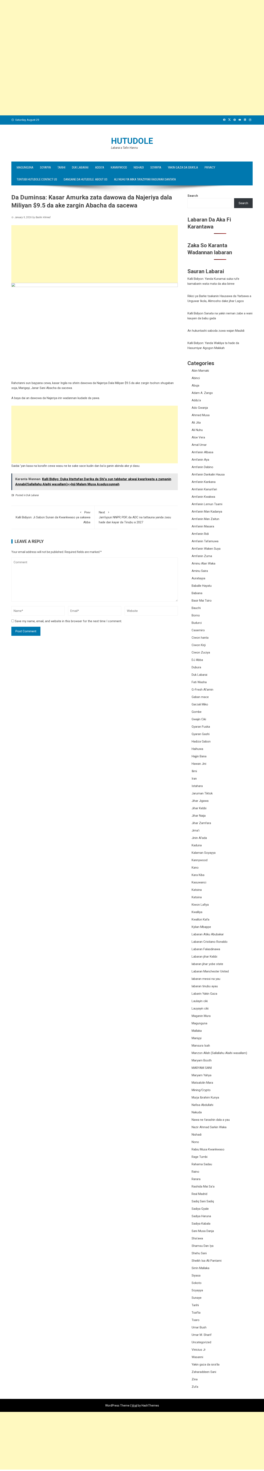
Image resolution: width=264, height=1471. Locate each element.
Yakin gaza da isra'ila (205, 1364)
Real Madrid (199, 1194)
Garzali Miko (200, 704)
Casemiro (198, 630)
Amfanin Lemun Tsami (207, 504)
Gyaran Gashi (201, 734)
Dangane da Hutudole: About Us (85, 179)
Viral (134, 1405)
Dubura (196, 667)
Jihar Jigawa (200, 801)
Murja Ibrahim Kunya (205, 1097)
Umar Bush (199, 1327)
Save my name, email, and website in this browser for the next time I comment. (68, 621)
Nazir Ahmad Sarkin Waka (209, 1127)
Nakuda (197, 1112)
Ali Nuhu (197, 430)
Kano (195, 867)
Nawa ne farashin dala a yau (211, 1120)
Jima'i (195, 830)
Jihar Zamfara (201, 823)
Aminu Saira (200, 571)
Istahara (197, 786)
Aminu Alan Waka (203, 563)
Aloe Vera (198, 437)
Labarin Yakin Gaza (204, 994)
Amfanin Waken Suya (206, 548)
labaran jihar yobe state (207, 964)
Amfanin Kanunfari (204, 489)
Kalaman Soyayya (204, 853)
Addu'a (196, 400)
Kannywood (119, 167)
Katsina (197, 890)
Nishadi (139, 167)
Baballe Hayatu (202, 586)
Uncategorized (201, 1342)
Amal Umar (199, 445)
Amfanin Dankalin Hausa (208, 474)
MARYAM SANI (202, 1068)
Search (192, 196)
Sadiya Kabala (201, 1223)
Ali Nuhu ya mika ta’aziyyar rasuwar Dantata (145, 179)
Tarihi (61, 167)
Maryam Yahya (201, 1075)
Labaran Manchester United (210, 971)
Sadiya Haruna (201, 1216)
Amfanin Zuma (202, 556)
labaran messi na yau (206, 979)
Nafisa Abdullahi (202, 1105)
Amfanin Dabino (202, 467)
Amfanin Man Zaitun (205, 519)
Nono (195, 1142)
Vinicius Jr (199, 1350)
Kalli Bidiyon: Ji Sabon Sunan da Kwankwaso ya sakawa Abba (53, 517)
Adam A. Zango (202, 393)
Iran (194, 778)
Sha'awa (197, 1238)
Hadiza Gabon (201, 741)
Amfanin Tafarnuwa (205, 541)
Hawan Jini (199, 764)
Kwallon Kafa (200, 919)
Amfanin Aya (200, 459)
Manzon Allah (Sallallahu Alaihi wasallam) (219, 1053)
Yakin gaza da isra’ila (183, 167)
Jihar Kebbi (199, 808)
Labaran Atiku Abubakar (208, 934)
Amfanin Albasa (202, 452)
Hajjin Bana (199, 756)
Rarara (196, 1179)
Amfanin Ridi (200, 534)
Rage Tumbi (199, 1157)
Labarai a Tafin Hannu (124, 147)
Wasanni (197, 1357)
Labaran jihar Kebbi (204, 956)
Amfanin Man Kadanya (207, 511)
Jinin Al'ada (199, 838)
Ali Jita (196, 422)
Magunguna (25, 167)
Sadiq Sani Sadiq (203, 1201)
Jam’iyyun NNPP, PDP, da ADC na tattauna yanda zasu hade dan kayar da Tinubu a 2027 (135, 517)
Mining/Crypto (201, 1090)
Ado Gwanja (200, 408)
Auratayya (198, 578)
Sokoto (197, 1283)
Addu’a (99, 167)
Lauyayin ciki (200, 1008)
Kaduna (197, 845)
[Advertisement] (124, 29)
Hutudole (132, 141)
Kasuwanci (199, 882)
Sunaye (197, 1298)
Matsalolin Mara (202, 1083)
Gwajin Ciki (199, 719)
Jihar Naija (199, 815)
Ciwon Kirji (199, 645)
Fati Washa (199, 682)
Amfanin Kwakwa (203, 497)
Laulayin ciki (200, 1001)
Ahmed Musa (201, 415)
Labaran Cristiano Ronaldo (209, 942)
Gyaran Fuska (201, 726)
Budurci (197, 623)
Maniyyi (197, 1038)
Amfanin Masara (203, 526)
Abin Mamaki (200, 370)
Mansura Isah (201, 1045)
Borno (196, 615)
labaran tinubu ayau (205, 986)
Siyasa (196, 1275)
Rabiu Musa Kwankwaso (208, 1149)
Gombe (197, 712)
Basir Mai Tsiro (202, 600)
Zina (195, 1379)
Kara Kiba (198, 875)
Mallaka (197, 1031)
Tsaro (195, 1320)
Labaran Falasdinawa (206, 949)
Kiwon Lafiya (200, 904)
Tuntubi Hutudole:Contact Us (37, 179)
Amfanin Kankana (204, 482)
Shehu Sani (199, 1253)
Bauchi (196, 608)
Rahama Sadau (202, 1164)
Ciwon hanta (200, 637)
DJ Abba (197, 660)
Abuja (195, 385)
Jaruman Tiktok (202, 793)
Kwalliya (197, 912)
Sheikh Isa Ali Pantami (207, 1261)
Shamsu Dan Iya (202, 1246)
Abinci (196, 378)
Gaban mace (200, 697)
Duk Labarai (80, 167)
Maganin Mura (201, 1016)
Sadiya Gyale (200, 1209)
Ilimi (194, 771)
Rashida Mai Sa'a (203, 1186)
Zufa (195, 1387)
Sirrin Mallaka (200, 1268)
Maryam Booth (202, 1060)
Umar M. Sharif (202, 1335)
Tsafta (196, 1312)
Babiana (197, 593)
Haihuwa (197, 749)
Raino (195, 1172)
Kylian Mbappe (201, 927)
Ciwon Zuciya (201, 652)
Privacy (210, 167)
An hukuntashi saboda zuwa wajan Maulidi (215, 331)
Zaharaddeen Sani (204, 1372)
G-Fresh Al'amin (202, 689)
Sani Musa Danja (203, 1231)
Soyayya (45, 167)
